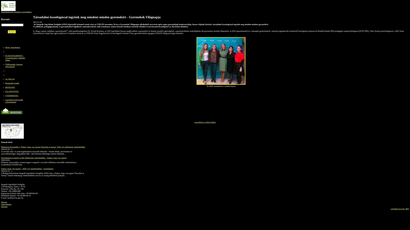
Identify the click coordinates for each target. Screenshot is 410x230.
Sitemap (4, 207)
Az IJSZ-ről (10, 79)
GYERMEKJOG (11, 96)
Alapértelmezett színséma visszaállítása (16, 12)
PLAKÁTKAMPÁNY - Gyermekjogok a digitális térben (15, 58)
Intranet (4, 202)
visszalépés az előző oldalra (205, 122)
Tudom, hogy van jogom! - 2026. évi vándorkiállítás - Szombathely (27, 169)
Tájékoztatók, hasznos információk (14, 65)
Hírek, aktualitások (12, 47)
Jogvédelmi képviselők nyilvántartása (14, 101)
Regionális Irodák (12, 83)
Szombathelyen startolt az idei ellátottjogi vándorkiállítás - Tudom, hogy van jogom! (34, 158)
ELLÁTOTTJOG (12, 92)
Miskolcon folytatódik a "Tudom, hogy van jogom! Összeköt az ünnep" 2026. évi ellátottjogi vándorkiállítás (43, 147)
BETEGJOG (10, 87)
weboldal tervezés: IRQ (400, 209)
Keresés (12, 32)
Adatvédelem (6, 204)
